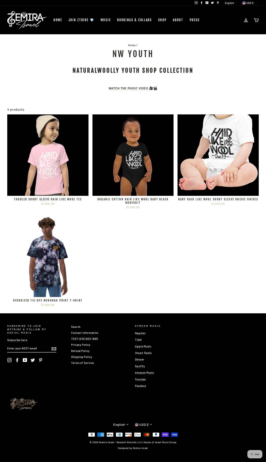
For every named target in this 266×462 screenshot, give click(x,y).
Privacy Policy (80, 344)
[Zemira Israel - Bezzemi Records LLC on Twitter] (33, 360)
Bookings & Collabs (134, 20)
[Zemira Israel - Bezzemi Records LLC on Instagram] (9, 360)
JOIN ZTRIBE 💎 (81, 20)
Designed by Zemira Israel (133, 448)
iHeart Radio (143, 352)
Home (57, 20)
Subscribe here (17, 340)
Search (76, 326)
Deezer (139, 359)
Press (195, 20)
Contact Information (84, 332)
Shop (162, 20)
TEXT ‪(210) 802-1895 (84, 338)
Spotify (140, 366)
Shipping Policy (81, 356)
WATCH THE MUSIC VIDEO (128, 88)
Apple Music (143, 346)
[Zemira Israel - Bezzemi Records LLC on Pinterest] (40, 360)
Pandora (140, 385)
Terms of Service (82, 362)
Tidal (138, 339)
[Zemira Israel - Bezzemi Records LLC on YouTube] (25, 360)
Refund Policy (80, 350)
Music (106, 20)
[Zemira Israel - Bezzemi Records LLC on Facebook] (17, 360)
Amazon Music (144, 372)
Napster (140, 333)
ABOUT (178, 20)
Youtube (140, 379)
